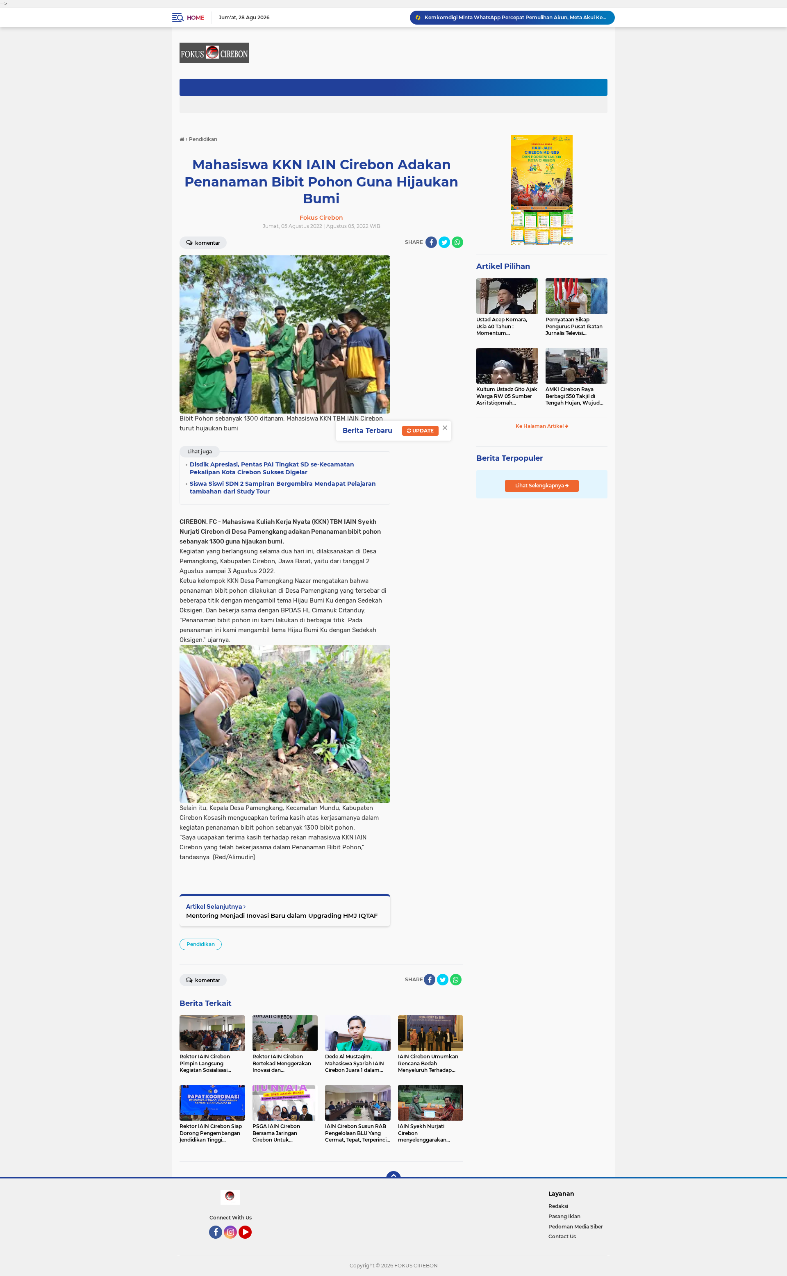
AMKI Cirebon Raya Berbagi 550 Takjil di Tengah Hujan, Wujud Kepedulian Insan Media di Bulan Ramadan (575, 396)
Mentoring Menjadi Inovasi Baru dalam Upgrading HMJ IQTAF (282, 915)
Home (195, 17)
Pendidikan (201, 944)
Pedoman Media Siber (575, 1227)
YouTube (251, 1242)
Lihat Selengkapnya (540, 485)
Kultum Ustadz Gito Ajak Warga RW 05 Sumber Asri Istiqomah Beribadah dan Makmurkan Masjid (506, 396)
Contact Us (562, 1236)
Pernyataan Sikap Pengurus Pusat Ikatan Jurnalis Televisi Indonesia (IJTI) (574, 326)
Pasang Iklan (564, 1216)
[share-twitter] (444, 242)
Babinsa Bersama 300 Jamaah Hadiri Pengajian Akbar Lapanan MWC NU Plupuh (516, 17)
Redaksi (558, 1206)
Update (422, 431)
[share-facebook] (431, 242)
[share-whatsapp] (457, 242)
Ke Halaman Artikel (540, 426)
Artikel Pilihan (503, 266)
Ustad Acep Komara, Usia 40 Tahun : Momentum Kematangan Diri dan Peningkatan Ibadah (502, 326)
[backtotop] (393, 1178)
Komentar (207, 243)
